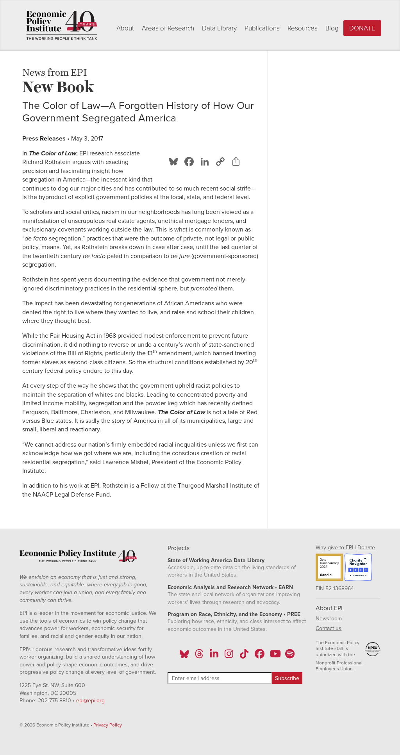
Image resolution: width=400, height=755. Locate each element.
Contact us (328, 628)
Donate (362, 28)
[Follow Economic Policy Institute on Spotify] (289, 656)
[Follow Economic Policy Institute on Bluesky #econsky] (184, 656)
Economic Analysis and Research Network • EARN (230, 587)
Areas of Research (168, 28)
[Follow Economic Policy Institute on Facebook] (259, 656)
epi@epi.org (90, 700)
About (125, 28)
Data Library (219, 28)
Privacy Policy (107, 725)
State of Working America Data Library (216, 560)
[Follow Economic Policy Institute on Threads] (199, 656)
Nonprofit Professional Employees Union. (339, 666)
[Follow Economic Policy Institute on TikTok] (244, 656)
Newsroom (329, 618)
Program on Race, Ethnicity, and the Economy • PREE (234, 614)
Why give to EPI (334, 547)
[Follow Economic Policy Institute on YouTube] (274, 656)
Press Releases (44, 138)
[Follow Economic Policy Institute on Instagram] (229, 656)
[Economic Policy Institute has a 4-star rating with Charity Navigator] (358, 568)
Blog (332, 28)
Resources (303, 28)
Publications (262, 28)
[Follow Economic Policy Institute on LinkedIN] (214, 656)
